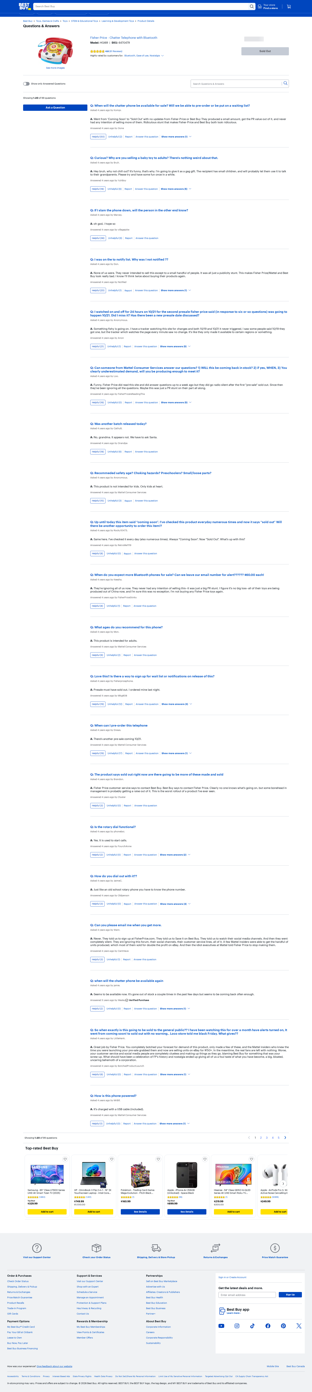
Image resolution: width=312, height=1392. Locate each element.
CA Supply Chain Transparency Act (251, 1376)
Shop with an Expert (88, 1286)
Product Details (146, 20)
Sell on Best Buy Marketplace (161, 1281)
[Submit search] (251, 6)
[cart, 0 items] (289, 6)
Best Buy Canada (296, 1366)
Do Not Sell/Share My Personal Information (135, 1376)
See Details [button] (140, 1211)
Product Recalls (15, 1302)
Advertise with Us (155, 1286)
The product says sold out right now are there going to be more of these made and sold (158, 774)
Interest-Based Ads (61, 1376)
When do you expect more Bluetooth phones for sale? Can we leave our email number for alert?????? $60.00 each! (179, 575)
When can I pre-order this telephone (121, 725)
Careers (150, 1332)
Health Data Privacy (103, 1376)
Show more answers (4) (173, 903)
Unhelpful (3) (115, 500)
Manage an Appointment (90, 1297)
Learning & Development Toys (118, 20)
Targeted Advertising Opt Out (219, 1376)
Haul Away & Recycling (89, 1308)
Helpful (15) (98, 500)
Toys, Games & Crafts (47, 20)
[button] (268, 6)
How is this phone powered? (115, 1096)
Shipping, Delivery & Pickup (22, 1286)
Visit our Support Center (90, 1281)
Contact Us (83, 1313)
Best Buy (27, 20)
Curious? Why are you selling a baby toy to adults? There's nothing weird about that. (156, 158)
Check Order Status (18, 1281)
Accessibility (13, 1376)
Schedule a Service (87, 1292)
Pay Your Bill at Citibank (20, 1332)
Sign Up (290, 1294)
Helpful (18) (98, 188)
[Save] (65, 1159)
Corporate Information (158, 1326)
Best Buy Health (154, 1297)
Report (129, 136)
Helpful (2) (97, 854)
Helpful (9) (97, 655)
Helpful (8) (97, 553)
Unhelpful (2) (115, 136)
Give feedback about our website (54, 1366)
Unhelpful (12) (115, 704)
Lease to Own (14, 1337)
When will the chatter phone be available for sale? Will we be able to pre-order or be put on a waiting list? (172, 105)
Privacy (46, 1376)
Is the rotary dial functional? (115, 827)
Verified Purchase (139, 1000)
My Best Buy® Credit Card (21, 1326)
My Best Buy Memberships (91, 1326)
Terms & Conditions (31, 1376)
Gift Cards (12, 1313)
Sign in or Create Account (232, 1277)
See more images (55, 67)
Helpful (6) (97, 1074)
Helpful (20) (98, 290)
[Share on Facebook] (268, 1326)
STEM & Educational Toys (84, 20)
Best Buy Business (155, 1308)
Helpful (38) (98, 238)
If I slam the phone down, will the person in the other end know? (141, 210)
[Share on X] (299, 1326)
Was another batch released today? (120, 424)
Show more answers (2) (173, 854)
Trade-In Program (16, 1308)
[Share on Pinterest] (283, 1326)
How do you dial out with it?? (115, 876)
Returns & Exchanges (18, 1292)
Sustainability (153, 1343)
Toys (65, 20)
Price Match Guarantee (19, 1297)
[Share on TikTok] (252, 1326)
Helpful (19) (98, 704)
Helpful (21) (98, 346)
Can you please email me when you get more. (128, 925)
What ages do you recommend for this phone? (128, 627)
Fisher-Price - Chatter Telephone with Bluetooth (123, 37)
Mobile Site (273, 1366)
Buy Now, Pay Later (17, 1343)
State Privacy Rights (82, 1376)
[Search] (285, 83)
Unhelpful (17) (115, 753)
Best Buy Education (156, 1302)
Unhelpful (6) (115, 189)
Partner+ (150, 1313)
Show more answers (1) (174, 136)
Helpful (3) (97, 805)
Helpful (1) (97, 1123)
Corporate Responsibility (159, 1337)
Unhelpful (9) (115, 238)
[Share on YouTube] (221, 1326)
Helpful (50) (98, 136)
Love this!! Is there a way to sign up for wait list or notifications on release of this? (154, 676)
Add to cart (47, 1211)
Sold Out (265, 51)
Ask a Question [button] (55, 107)
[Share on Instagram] (237, 1326)
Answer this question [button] (147, 136)
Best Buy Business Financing (22, 1348)
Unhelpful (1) (115, 290)
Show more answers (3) (175, 704)
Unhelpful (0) (115, 402)
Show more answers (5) (174, 188)
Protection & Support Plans (91, 1302)
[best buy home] (25, 6)
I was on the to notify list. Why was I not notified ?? (131, 259)
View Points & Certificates (90, 1332)
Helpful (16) (98, 402)
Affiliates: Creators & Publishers (163, 1292)
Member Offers (85, 1337)
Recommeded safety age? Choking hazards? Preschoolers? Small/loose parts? (152, 473)
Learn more (234, 1313)
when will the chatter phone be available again (128, 981)
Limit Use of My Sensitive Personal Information (180, 1376)
